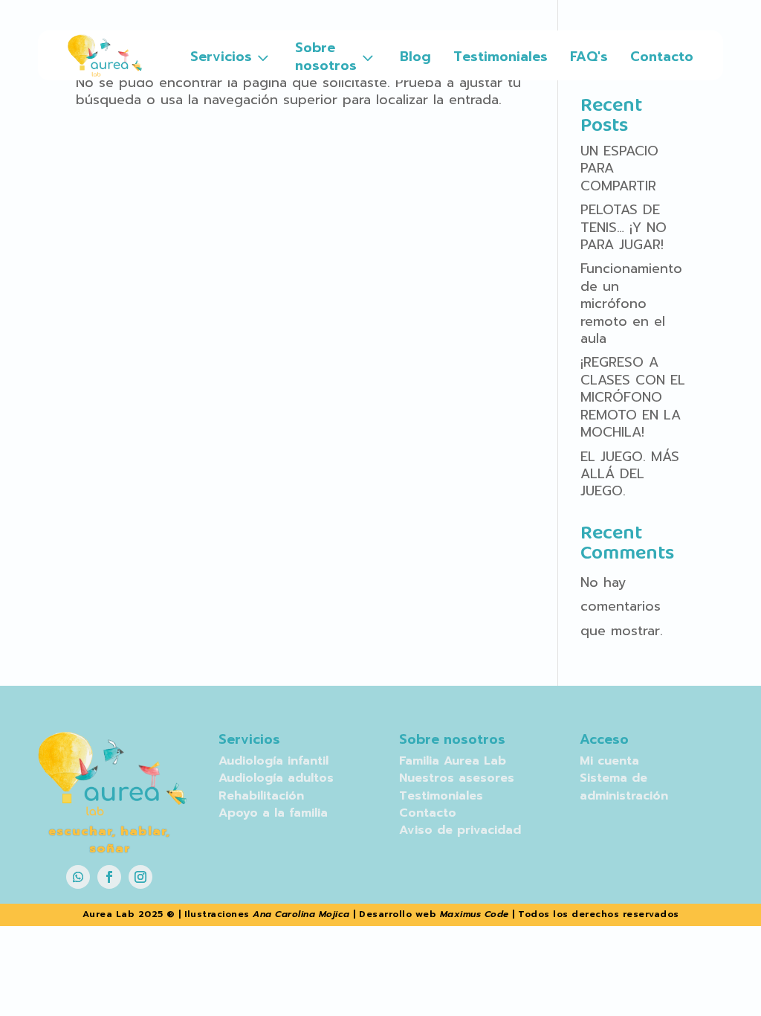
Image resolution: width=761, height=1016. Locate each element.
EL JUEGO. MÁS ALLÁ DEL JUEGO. (629, 474)
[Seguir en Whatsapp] (78, 877)
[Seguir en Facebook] (109, 877)
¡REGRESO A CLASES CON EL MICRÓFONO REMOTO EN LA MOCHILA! (632, 397)
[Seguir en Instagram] (140, 877)
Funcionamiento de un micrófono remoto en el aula (631, 303)
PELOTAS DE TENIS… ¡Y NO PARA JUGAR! (623, 227)
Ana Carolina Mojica (301, 914)
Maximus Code (474, 914)
